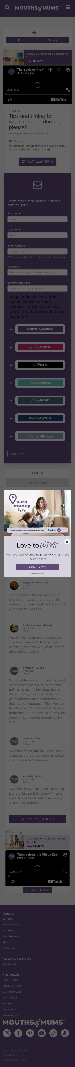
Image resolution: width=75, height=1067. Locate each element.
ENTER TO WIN (37, 566)
